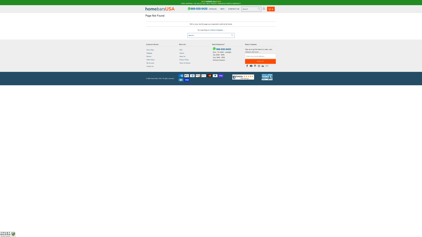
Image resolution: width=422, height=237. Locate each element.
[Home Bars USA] (160, 9)
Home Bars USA (156, 78)
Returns (148, 56)
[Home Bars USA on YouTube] (251, 66)
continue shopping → (217, 30)
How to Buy (150, 50)
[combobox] (251, 9)
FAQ (180, 50)
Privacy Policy (184, 60)
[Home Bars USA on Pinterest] (255, 66)
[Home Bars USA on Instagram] (259, 66)
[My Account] (263, 8)
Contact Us (233, 9)
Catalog (213, 9)
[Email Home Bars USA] (266, 66)
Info (222, 9)
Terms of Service (184, 63)
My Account (150, 63)
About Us (182, 56)
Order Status (150, 60)
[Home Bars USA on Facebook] (247, 66)
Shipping (149, 53)
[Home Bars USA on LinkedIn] (263, 66)
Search (181, 53)
